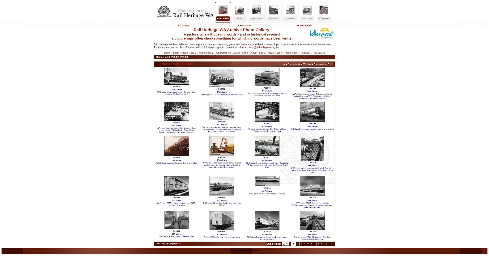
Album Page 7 (292, 53)
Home (167, 53)
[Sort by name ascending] (302, 64)
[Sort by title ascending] (286, 64)
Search (306, 53)
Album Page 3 (223, 53)
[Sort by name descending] (304, 64)
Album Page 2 (206, 53)
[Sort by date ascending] (312, 64)
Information (306, 25)
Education (245, 25)
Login (176, 53)
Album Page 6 (275, 53)
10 (325, 243)
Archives (185, 25)
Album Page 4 (240, 53)
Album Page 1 (189, 53)
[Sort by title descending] (289, 64)
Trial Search (318, 53)
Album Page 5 (257, 53)
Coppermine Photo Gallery (249, 251)
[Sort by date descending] (315, 64)
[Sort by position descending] (328, 64)
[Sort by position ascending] (326, 64)
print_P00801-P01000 (177, 57)
